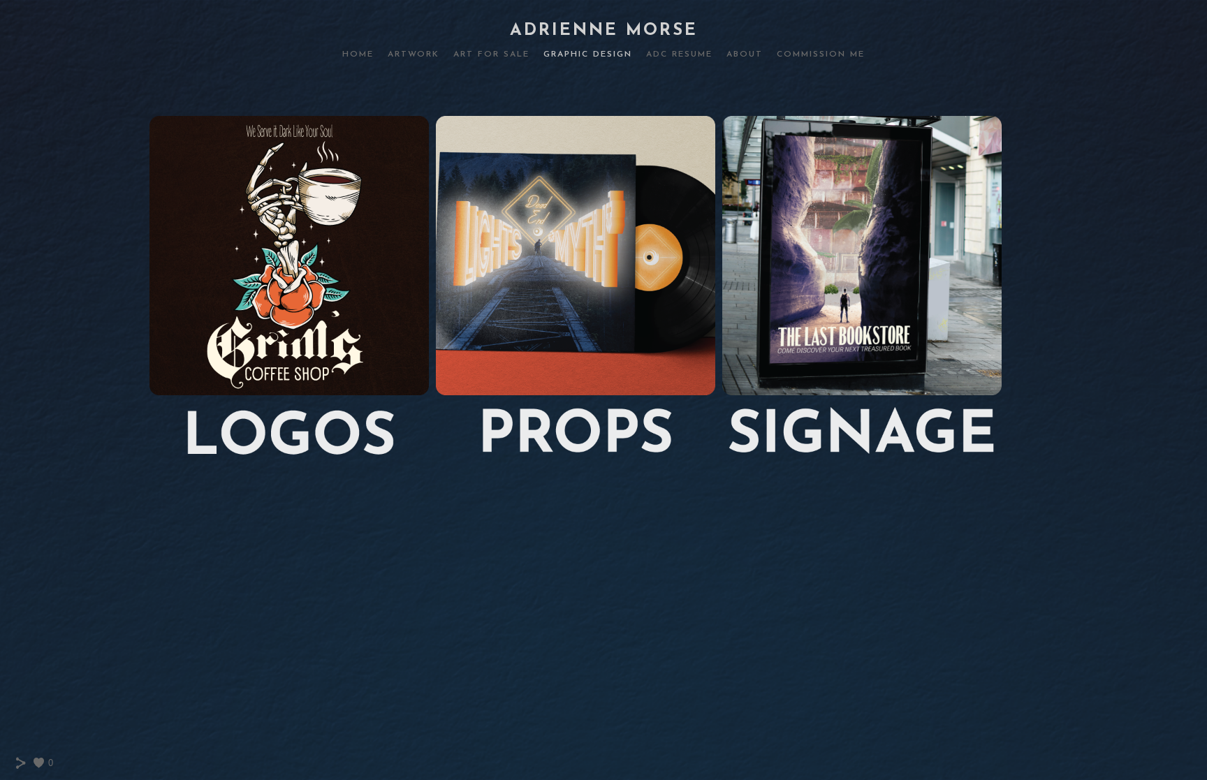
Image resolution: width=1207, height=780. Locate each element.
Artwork (413, 54)
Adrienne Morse (604, 30)
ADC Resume (679, 54)
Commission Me (821, 54)
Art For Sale (491, 54)
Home (358, 54)
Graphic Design (587, 54)
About (744, 54)
